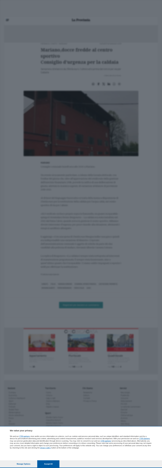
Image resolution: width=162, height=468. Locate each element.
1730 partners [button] (24, 436)
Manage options (23, 464)
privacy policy (45, 448)
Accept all (48, 464)
